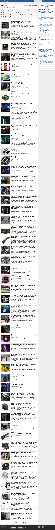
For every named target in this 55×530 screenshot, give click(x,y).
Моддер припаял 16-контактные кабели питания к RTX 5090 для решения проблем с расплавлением (46, 29)
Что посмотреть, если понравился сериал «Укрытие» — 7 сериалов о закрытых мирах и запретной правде (46, 46)
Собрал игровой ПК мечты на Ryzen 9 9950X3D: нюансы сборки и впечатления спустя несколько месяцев (46, 50)
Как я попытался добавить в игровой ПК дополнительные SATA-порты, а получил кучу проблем (22, 148)
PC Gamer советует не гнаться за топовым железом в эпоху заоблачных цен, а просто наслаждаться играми (23, 64)
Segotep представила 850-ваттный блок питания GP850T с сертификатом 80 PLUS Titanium (23, 94)
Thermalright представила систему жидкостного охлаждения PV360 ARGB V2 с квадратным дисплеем (23, 74)
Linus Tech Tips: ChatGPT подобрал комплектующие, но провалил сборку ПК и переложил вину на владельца (23, 83)
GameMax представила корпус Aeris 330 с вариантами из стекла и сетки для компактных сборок (22, 513)
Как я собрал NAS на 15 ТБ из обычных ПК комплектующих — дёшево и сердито (21, 22)
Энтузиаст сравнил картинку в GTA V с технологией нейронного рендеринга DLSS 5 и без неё (46, 22)
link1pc (12, 34)
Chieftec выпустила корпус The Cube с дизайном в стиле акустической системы (23, 326)
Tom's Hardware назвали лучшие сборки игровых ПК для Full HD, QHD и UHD (23, 384)
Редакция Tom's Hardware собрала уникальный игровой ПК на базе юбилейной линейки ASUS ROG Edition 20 (23, 54)
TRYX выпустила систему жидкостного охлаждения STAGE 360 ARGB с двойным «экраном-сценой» (23, 296)
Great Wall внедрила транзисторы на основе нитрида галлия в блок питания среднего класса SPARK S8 (23, 316)
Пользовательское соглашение (22, 527)
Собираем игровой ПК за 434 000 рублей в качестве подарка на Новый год (24, 306)
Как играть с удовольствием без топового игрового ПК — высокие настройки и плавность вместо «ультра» (23, 32)
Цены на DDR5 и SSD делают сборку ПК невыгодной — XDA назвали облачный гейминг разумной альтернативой (24, 127)
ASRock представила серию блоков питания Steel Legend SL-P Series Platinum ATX (23, 257)
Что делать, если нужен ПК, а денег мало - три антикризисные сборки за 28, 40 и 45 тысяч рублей (23, 266)
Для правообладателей (12, 527)
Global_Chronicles (14, 56)
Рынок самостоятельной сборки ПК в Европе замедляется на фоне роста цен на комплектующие (23, 187)
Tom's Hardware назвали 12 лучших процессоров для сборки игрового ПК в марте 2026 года (24, 197)
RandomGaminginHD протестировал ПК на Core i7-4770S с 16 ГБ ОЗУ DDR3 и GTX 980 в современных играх (23, 247)
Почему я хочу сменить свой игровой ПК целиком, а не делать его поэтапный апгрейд (23, 365)
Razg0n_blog (13, 307)
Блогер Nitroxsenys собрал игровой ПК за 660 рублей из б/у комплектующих (22, 453)
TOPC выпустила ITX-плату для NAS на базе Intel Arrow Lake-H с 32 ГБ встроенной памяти (23, 276)
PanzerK (12, 179)
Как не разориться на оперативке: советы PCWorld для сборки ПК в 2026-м (23, 237)
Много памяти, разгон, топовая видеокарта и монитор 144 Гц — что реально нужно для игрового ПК (23, 104)
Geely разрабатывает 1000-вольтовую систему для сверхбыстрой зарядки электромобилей (45, 25)
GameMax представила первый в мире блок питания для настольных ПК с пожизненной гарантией (24, 443)
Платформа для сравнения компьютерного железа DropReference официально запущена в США (23, 116)
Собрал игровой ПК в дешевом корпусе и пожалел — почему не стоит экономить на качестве (24, 44)
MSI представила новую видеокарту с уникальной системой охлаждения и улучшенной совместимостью (23, 503)
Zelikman (13, 376)
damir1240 (13, 505)
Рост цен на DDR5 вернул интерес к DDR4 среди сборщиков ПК (23, 286)
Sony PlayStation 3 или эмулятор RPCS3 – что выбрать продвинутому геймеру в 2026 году (46, 62)
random (12, 159)
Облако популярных (33, 5)
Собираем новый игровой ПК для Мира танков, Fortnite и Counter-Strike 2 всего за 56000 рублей (23, 394)
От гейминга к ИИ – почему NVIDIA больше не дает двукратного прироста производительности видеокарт (23, 167)
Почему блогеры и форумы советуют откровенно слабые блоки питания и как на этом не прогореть (23, 157)
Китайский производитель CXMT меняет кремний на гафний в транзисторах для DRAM (46, 18)
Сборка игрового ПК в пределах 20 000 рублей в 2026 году (23, 177)
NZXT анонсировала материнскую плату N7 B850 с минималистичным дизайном (23, 483)
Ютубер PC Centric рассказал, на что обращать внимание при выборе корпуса (22, 374)
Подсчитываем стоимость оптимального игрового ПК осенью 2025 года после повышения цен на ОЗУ (23, 335)
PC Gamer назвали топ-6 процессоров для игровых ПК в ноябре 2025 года (23, 355)
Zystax (12, 23)
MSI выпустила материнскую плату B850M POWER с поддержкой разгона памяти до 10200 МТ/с (24, 463)
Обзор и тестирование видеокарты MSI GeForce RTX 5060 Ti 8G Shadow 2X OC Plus (46, 59)
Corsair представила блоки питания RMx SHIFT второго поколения (22, 404)
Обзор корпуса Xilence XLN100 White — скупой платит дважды (22, 473)
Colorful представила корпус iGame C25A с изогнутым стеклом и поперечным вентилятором (23, 414)
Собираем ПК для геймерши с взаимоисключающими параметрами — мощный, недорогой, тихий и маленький (23, 493)
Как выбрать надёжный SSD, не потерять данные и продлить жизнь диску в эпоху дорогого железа (23, 136)
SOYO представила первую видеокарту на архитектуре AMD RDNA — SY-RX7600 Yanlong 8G (23, 433)
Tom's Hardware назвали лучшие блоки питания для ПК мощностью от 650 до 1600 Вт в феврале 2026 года (23, 227)
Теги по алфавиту (27, 5)
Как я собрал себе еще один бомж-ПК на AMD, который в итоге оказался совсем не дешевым (22, 423)
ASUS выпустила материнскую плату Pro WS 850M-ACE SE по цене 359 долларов (23, 345)
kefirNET (13, 76)
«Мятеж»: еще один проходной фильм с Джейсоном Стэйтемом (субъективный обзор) (46, 43)
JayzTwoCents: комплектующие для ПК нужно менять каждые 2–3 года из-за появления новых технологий (23, 207)
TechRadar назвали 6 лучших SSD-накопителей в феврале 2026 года (23, 217)
